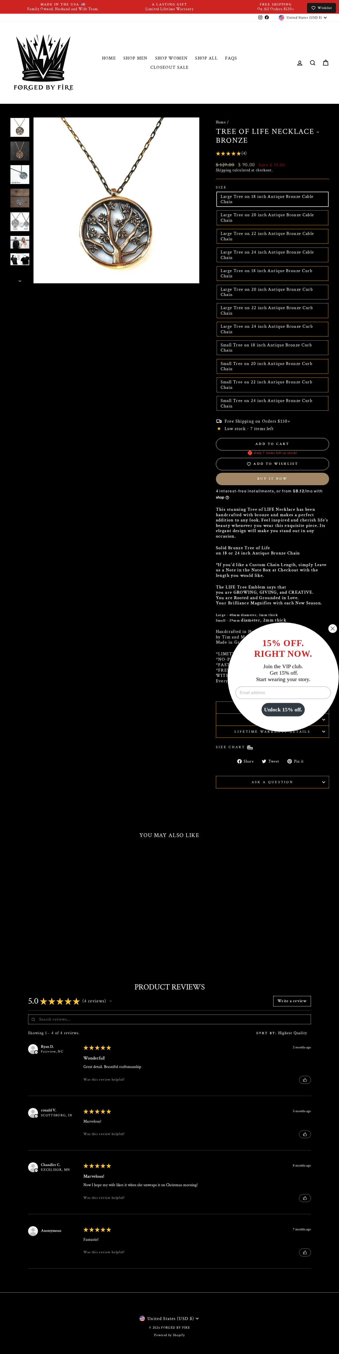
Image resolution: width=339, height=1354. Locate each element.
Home (221, 122)
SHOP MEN (135, 58)
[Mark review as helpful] (305, 1080)
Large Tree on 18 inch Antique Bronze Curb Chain (266, 273)
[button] (111, 1001)
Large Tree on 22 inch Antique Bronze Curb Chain (267, 310)
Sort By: (266, 1033)
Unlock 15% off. (283, 709)
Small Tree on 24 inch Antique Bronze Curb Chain (266, 403)
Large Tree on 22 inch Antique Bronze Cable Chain (267, 236)
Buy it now (272, 478)
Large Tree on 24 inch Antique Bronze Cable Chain (267, 254)
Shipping (224, 170)
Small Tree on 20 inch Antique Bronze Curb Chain (266, 366)
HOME (109, 58)
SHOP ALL (206, 58)
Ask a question (272, 782)
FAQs (231, 58)
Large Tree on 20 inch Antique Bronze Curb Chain (267, 292)
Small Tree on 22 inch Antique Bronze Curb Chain (266, 384)
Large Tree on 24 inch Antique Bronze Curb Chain (267, 329)
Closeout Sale (169, 67)
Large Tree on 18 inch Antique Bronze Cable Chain (267, 199)
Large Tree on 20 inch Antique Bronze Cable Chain (267, 217)
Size (221, 187)
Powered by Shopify (169, 1335)
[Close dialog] (332, 628)
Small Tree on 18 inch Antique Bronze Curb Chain (266, 347)
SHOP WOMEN (171, 58)
